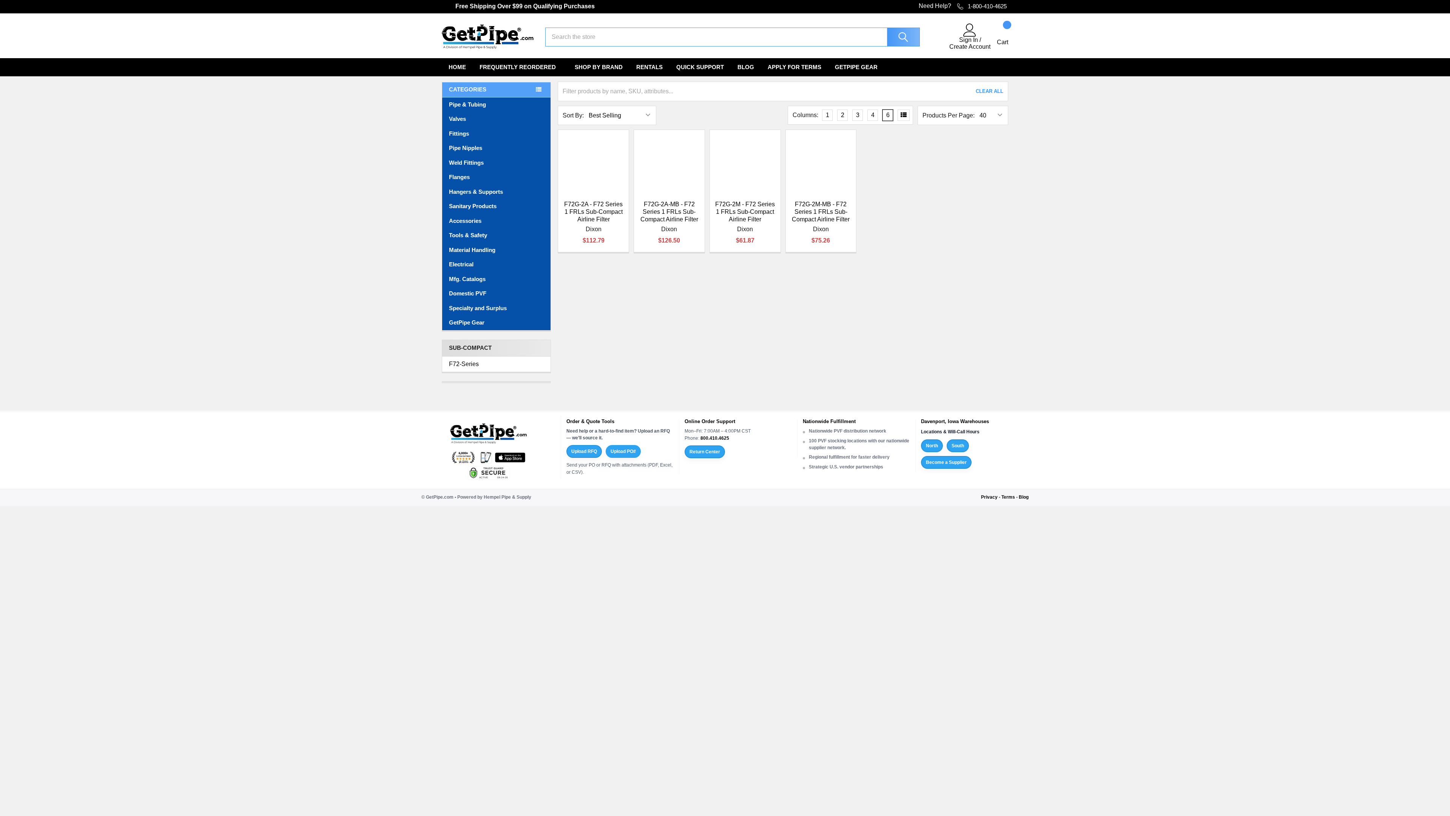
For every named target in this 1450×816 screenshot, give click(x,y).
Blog (745, 67)
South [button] (958, 445)
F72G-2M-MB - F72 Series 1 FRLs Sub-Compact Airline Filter (821, 212)
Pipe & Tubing (467, 104)
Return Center (705, 451)
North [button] (932, 445)
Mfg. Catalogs (467, 279)
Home (457, 67)
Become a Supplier (946, 462)
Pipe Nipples (465, 148)
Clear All (989, 91)
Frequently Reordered (518, 67)
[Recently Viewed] (939, 37)
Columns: (805, 115)
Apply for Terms (794, 67)
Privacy (989, 497)
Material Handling (472, 250)
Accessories (465, 221)
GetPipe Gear (856, 67)
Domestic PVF (467, 293)
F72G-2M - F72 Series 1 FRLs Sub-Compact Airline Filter (745, 212)
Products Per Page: (948, 115)
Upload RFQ (584, 451)
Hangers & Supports (476, 192)
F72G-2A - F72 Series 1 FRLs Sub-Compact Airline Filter (593, 212)
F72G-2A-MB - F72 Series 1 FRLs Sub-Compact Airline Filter (669, 212)
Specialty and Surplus (478, 308)
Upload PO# (623, 451)
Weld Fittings (466, 162)
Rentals (649, 67)
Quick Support (700, 67)
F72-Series (464, 364)
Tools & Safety (468, 235)
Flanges (459, 177)
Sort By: (573, 115)
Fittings (459, 133)
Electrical (461, 264)
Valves (457, 119)
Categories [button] (467, 89)
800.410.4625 (714, 438)
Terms (1008, 497)
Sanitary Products (473, 206)
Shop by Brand (599, 67)
